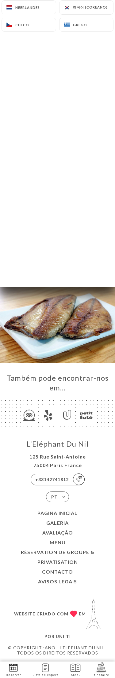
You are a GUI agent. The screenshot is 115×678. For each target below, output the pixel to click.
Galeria (57, 523)
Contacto (57, 572)
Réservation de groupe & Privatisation (57, 557)
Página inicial (57, 513)
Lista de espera (46, 674)
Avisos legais (57, 581)
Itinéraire (101, 674)
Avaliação (57, 532)
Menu (58, 542)
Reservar (13, 674)
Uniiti (63, 636)
